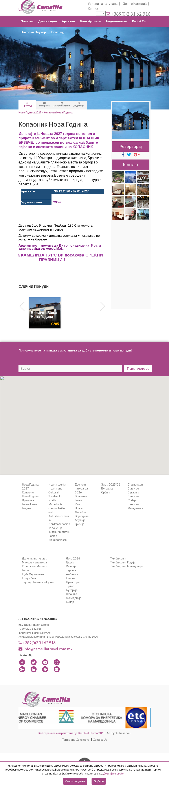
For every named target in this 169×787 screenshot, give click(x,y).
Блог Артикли (90, 21)
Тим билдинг (118, 558)
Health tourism (57, 484)
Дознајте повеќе (113, 773)
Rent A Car (139, 21)
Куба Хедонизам (33, 574)
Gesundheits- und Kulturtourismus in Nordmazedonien (59, 516)
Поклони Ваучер (33, 32)
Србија (105, 492)
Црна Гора (72, 582)
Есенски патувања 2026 (81, 488)
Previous (21, 305)
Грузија (79, 524)
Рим (77, 504)
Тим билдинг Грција (122, 562)
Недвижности (116, 21)
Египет (70, 578)
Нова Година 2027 (29, 112)
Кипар (70, 602)
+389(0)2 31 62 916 (131, 14)
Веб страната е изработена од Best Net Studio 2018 (71, 733)
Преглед (27, 105)
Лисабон (80, 512)
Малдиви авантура (34, 562)
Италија (71, 566)
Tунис (70, 586)
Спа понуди (135, 484)
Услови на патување (103, 3)
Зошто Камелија (135, 3)
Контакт (94, 9)
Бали (25, 570)
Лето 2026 (73, 558)
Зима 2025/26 (110, 484)
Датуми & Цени (62, 105)
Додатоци (78, 105)
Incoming (57, 32)
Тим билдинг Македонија (126, 566)
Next (101, 305)
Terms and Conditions (75, 739)
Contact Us (100, 739)
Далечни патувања (34, 558)
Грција (70, 562)
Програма (44, 105)
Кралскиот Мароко (34, 566)
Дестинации (47, 21)
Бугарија (107, 488)
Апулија (80, 520)
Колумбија (29, 578)
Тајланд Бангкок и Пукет (38, 582)
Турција (71, 570)
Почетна (27, 21)
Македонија (73, 598)
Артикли (68, 21)
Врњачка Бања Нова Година (29, 504)
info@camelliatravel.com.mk (48, 649)
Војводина (81, 516)
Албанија (72, 574)
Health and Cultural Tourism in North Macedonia (55, 496)
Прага (79, 508)
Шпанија (71, 594)
